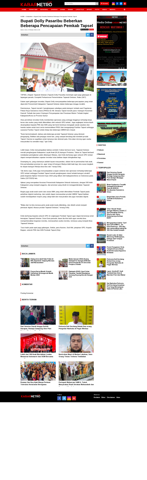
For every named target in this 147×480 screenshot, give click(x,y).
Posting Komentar (26, 293)
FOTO (97, 9)
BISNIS (70, 9)
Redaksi (97, 397)
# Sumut (100, 162)
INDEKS (112, 9)
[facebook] (117, 3)
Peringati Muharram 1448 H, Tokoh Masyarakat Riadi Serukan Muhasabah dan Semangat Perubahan (76, 384)
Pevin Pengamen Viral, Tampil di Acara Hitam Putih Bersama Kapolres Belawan (116, 249)
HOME (24, 9)
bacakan (85, 29)
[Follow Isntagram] (69, 398)
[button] (125, 9)
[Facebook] (92, 35)
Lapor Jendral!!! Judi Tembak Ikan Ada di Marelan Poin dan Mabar (116, 273)
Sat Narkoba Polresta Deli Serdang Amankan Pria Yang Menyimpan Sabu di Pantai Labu (115, 286)
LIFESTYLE (80, 9)
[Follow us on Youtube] (74, 398)
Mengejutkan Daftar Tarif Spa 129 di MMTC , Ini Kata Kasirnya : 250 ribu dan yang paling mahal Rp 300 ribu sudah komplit (116, 226)
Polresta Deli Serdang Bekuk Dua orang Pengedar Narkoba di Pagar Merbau (115, 262)
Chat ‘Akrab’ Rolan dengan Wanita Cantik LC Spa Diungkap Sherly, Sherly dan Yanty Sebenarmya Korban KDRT (116, 213)
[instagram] (113, 3)
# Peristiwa (101, 158)
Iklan (118, 397)
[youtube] (124, 3)
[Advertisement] (57, 238)
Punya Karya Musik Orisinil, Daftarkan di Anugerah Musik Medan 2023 (41, 273)
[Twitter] (88, 35)
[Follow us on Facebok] (59, 398)
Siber (103, 397)
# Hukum (100, 150)
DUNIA (62, 9)
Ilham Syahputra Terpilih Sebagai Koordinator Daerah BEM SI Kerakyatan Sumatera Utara (116, 188)
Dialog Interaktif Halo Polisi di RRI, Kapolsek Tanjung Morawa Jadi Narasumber (42, 260)
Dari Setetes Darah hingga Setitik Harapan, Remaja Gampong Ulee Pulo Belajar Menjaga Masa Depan (35, 328)
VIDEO (104, 9)
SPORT (89, 9)
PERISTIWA (33, 9)
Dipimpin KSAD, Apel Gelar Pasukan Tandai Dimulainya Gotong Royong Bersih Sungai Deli (80, 274)
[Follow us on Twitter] (64, 398)
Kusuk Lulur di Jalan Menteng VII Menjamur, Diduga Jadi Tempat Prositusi (115, 237)
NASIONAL (44, 9)
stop (91, 29)
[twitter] (121, 3)
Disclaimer (111, 397)
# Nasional (101, 154)
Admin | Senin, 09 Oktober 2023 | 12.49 (30, 29)
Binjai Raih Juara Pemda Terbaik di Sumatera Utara (116, 198)
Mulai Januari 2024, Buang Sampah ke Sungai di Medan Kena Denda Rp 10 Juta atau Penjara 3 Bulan (80, 261)
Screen (105, 3)
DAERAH (54, 9)
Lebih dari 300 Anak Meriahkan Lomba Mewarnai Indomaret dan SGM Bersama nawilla (36, 356)
